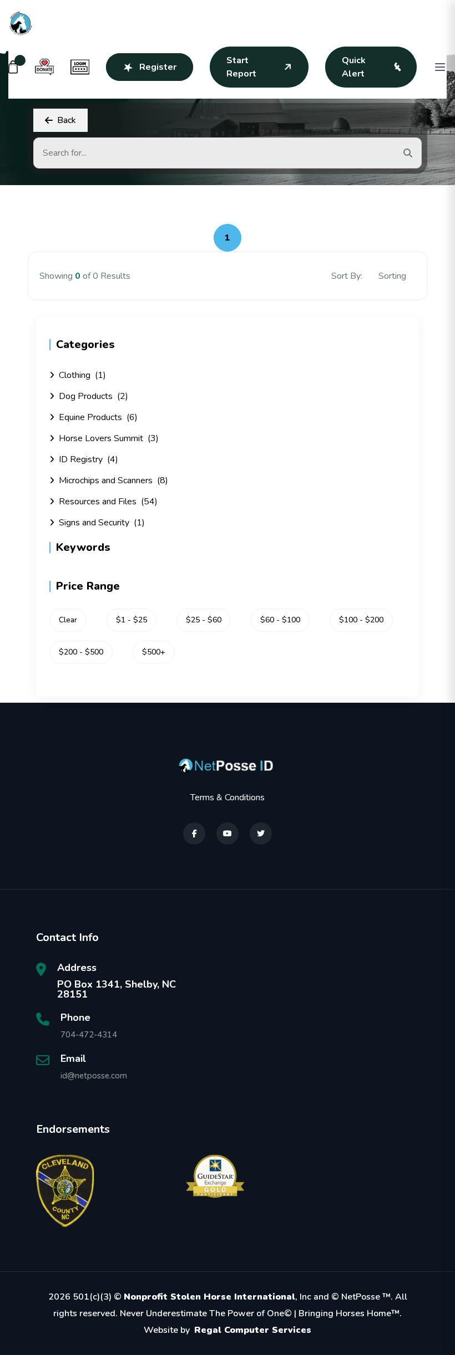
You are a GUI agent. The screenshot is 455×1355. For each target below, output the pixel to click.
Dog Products (93, 396)
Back (66, 120)
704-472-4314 (88, 1034)
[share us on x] (261, 833)
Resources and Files (108, 501)
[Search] (407, 153)
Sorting (393, 276)
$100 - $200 (361, 620)
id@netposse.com (93, 1075)
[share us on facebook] (194, 833)
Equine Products (98, 417)
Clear (68, 620)
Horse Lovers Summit (109, 438)
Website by (227, 1330)
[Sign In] (79, 67)
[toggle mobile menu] (440, 67)
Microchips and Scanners (113, 480)
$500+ (153, 652)
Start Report (241, 67)
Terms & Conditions (227, 797)
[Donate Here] (44, 67)
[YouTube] (227, 833)
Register (157, 67)
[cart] (13, 67)
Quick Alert (354, 67)
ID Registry (88, 459)
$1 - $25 (131, 620)
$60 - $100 (280, 620)
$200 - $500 (81, 652)
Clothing (82, 375)
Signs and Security (102, 523)
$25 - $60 (203, 620)
